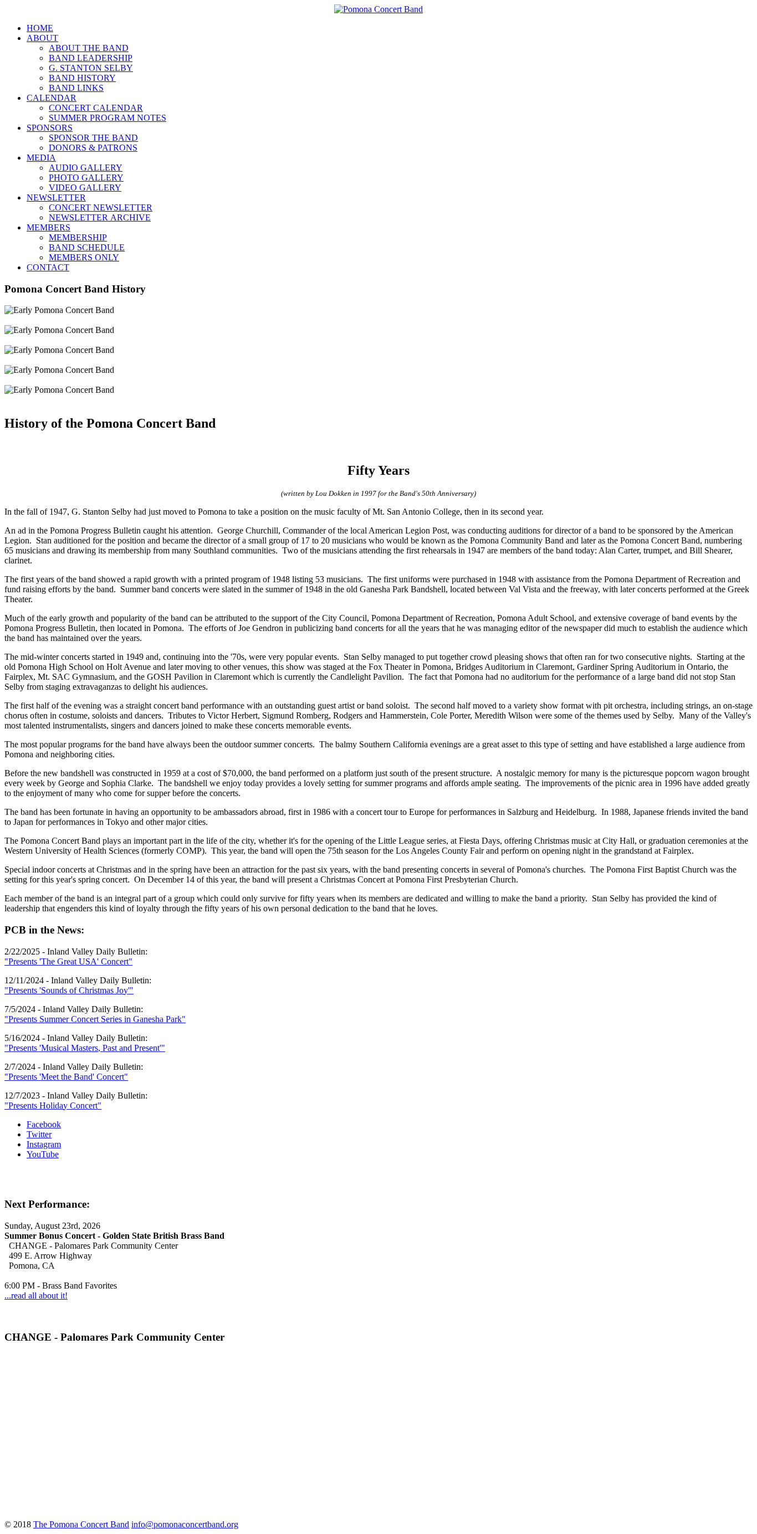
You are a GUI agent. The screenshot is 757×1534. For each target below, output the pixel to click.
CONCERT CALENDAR (96, 107)
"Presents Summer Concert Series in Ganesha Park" (95, 1019)
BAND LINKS (76, 88)
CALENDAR (51, 97)
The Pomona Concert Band (81, 1524)
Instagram (44, 1144)
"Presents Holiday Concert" (52, 1105)
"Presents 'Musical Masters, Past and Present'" (84, 1048)
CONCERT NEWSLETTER (100, 207)
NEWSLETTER (56, 197)
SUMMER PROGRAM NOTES (107, 117)
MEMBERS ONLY (84, 257)
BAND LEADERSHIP (90, 58)
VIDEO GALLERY (85, 187)
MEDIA (41, 157)
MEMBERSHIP (78, 237)
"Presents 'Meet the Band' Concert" (66, 1076)
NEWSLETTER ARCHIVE (100, 217)
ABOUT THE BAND (89, 48)
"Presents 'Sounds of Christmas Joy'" (69, 990)
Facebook (44, 1124)
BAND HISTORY (82, 78)
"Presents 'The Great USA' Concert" (68, 961)
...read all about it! (36, 1295)
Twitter (39, 1134)
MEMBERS (48, 227)
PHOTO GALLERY (86, 177)
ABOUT (42, 38)
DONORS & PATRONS (93, 147)
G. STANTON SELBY (91, 68)
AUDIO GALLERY (85, 167)
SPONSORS (50, 127)
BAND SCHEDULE (87, 247)
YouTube (43, 1154)
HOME (40, 28)
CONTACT (48, 267)
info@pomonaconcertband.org (184, 1524)
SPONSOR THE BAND (93, 137)
